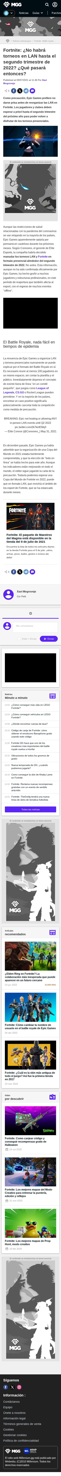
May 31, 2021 (48, 431)
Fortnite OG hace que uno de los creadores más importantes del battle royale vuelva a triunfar (30, 746)
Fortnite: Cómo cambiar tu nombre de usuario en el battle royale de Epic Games (30, 1027)
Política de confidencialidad (21, 1440)
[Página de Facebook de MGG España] (5, 1387)
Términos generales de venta (22, 1424)
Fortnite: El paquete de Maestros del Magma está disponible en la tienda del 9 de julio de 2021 (29, 538)
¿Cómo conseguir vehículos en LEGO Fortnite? (30, 716)
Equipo (7, 1407)
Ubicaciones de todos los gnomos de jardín (30, 757)
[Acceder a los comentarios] (32, 90)
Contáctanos (11, 1401)
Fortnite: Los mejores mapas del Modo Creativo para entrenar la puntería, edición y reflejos (28, 1193)
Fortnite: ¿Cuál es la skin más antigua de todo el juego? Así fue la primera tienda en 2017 (30, 1076)
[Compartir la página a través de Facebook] (13, 90)
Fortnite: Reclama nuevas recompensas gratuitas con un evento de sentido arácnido (32, 787)
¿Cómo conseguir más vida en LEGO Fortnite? (30, 706)
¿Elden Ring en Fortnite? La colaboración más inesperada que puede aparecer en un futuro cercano (30, 977)
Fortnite (43, 256)
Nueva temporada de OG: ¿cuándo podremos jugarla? (29, 766)
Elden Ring (50, 985)
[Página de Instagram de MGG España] (19, 1387)
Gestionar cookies (15, 1435)
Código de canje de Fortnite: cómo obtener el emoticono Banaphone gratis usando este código (31, 733)
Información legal (14, 1418)
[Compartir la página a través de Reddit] (26, 90)
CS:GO (19, 392)
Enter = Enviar (29, 638)
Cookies (8, 1429)
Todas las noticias (30, 809)
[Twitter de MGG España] (12, 1387)
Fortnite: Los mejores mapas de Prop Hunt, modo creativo (28, 1243)
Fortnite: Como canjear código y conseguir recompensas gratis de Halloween (25, 1141)
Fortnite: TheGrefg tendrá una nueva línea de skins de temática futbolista (30, 798)
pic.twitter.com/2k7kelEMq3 (30, 427)
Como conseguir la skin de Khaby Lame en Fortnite (31, 776)
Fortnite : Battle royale (44, 41)
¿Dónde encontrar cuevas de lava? (29, 724)
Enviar (50, 638)
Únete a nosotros (14, 1412)
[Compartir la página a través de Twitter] (19, 90)
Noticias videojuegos (22, 41)
